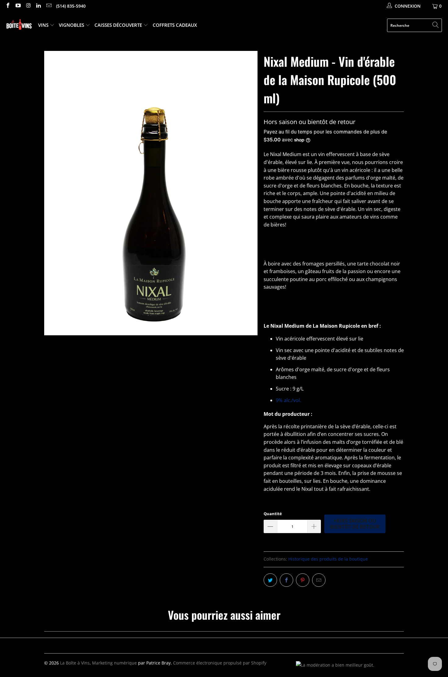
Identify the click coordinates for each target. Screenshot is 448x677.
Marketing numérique (114, 663)
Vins (44, 25)
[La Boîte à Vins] (19, 25)
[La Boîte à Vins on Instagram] (28, 6)
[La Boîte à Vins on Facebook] (8, 6)
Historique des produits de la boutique (328, 559)
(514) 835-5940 (71, 6)
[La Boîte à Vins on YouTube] (18, 6)
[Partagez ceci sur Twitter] (270, 580)
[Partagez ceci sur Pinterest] (302, 580)
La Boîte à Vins (75, 663)
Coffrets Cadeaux (175, 25)
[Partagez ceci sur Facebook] (286, 580)
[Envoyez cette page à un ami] (318, 580)
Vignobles (72, 25)
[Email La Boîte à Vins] (48, 6)
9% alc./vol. (288, 400)
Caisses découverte (118, 25)
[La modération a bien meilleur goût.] (335, 665)
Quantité (273, 513)
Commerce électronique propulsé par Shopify (219, 663)
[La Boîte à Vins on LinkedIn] (38, 6)
